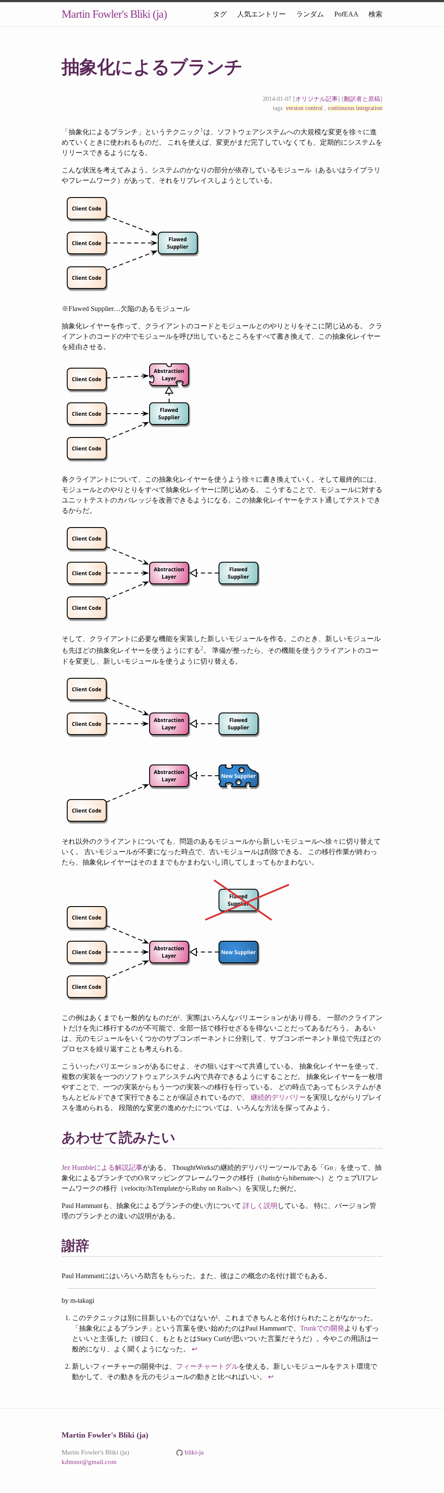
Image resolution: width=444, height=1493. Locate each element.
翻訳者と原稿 (362, 99)
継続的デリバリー (278, 1097)
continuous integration (355, 108)
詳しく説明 (260, 1205)
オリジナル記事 (316, 99)
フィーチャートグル (207, 1366)
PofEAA (346, 14)
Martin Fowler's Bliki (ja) (114, 14)
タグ (220, 14)
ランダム (310, 14)
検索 (375, 14)
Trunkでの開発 (322, 1328)
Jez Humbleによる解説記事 (102, 1167)
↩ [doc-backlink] (194, 1349)
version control (304, 108)
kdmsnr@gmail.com (89, 1461)
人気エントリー (261, 14)
